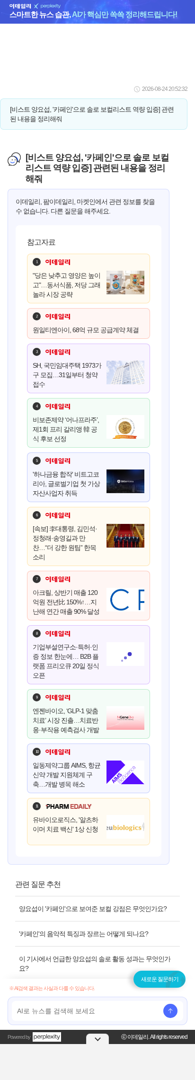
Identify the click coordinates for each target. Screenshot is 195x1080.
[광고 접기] (97, 1039)
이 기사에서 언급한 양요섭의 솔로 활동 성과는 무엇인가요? (94, 963)
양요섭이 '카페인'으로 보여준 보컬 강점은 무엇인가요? (93, 908)
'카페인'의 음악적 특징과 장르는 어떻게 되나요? (83, 934)
